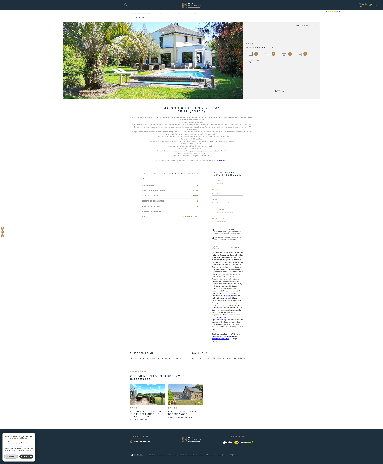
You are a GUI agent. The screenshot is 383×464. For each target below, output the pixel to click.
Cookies (235, 455)
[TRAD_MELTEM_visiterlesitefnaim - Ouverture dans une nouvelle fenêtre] (237, 442)
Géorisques (223, 160)
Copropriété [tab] (176, 174)
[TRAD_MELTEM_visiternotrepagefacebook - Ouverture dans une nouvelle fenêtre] (2, 228)
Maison (180, 13)
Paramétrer (11, 456)
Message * (218, 218)
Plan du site (196, 455)
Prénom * (217, 180)
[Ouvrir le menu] (257, 5)
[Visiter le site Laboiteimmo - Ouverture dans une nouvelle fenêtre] (137, 455)
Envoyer (234, 247)
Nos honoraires (187, 455)
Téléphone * (219, 209)
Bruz (173, 13)
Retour (140, 18)
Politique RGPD (227, 455)
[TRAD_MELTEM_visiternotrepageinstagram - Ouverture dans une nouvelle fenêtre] (2, 232)
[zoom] (153, 60)
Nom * (215, 190)
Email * (216, 199)
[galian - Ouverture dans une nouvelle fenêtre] (227, 442)
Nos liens (219, 455)
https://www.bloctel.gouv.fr (221, 320)
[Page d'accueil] (191, 5)
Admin (213, 455)
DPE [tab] (143, 179)
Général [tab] (146, 174)
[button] (141, 95)
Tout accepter (26, 456)
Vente (167, 13)
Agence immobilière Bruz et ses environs (146, 13)
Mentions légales (206, 455)
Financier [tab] (193, 174)
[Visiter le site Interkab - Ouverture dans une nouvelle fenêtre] (247, 442)
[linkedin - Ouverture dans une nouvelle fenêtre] (2, 235)
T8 (185, 13)
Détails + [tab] (159, 174)
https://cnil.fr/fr (228, 296)
